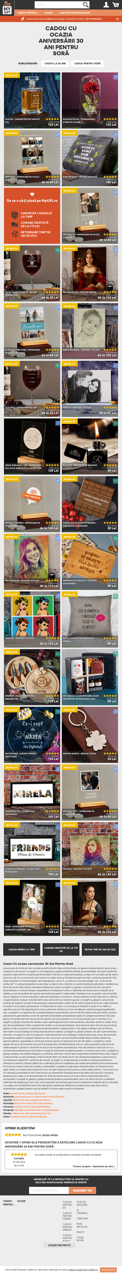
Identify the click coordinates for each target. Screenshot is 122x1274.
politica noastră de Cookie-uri (83, 1269)
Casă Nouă (80, 1239)
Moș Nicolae (82, 1225)
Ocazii (49, 13)
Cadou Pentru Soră (87, 63)
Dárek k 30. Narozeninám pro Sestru (31, 1100)
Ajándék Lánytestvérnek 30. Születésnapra (36, 1110)
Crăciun (82, 1218)
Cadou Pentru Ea (67, 1205)
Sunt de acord (108, 1269)
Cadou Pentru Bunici (67, 1238)
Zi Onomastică (82, 1211)
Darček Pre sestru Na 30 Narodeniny (33, 1103)
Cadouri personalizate (74, 13)
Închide (117, 19)
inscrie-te (82, 1190)
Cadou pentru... (27, 13)
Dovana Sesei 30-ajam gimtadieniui (32, 1106)
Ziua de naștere (82, 1203)
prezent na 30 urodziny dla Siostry (28, 1093)
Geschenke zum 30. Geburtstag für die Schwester (39, 1096)
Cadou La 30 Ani (55, 63)
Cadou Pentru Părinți (67, 1227)
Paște (80, 1232)
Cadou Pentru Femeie (67, 1216)
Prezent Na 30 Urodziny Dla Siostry (28, 1116)
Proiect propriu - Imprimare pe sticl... (94, 1166)
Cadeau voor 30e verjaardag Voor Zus (31, 1113)
